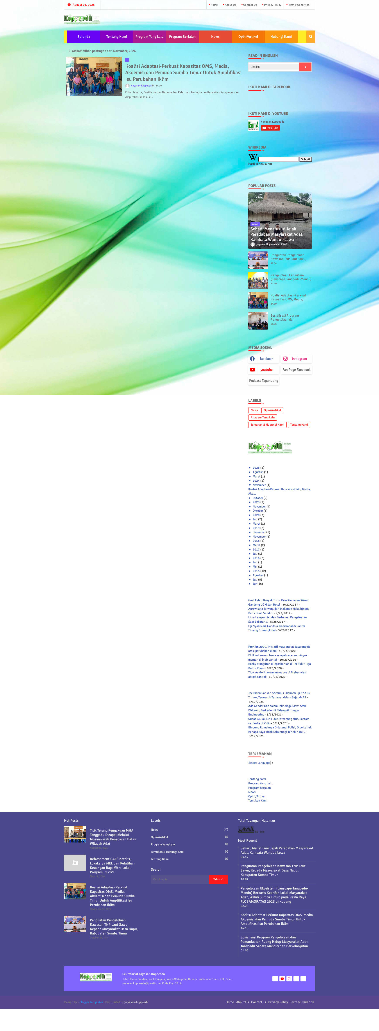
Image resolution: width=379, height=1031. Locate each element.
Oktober (258, 498)
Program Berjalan (182, 36)
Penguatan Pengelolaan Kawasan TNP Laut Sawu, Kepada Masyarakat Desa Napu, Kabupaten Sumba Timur (114, 927)
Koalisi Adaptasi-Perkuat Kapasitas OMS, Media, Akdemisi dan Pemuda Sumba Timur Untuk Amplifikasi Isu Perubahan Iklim (183, 72)
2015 (256, 571)
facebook (266, 359)
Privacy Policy (272, 5)
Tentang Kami (116, 36)
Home (214, 5)
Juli (255, 519)
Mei (255, 566)
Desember (259, 532)
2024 (256, 480)
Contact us (250, 5)
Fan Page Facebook (296, 370)
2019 (256, 528)
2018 (256, 541)
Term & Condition (298, 5)
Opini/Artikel (248, 36)
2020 (256, 515)
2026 (256, 468)
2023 (256, 502)
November (259, 485)
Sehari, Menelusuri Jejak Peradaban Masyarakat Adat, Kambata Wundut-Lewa (277, 850)
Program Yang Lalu (150, 36)
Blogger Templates (91, 1002)
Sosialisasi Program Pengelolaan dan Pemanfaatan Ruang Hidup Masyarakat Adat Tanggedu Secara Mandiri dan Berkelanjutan (274, 941)
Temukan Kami (257, 800)
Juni (255, 584)
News (215, 36)
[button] (310, 36)
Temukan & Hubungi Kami (267, 425)
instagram (299, 359)
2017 (256, 549)
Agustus (258, 472)
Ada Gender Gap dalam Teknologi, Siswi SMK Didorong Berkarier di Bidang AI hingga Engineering (277, 710)
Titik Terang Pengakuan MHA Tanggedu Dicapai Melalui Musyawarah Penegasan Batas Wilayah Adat (113, 837)
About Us (230, 5)
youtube (267, 370)
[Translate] (305, 67)
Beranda (83, 36)
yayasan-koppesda (136, 1002)
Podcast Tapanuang (263, 380)
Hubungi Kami (281, 36)
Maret (256, 476)
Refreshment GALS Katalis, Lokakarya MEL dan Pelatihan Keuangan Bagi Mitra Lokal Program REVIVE (112, 865)
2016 (256, 558)
